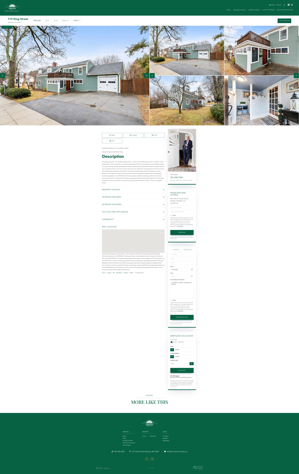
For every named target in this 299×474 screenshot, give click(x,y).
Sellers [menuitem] (124, 438)
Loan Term (173, 339)
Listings (109, 272)
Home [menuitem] (228, 10)
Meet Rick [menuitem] (165, 438)
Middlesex (119, 272)
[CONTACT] (284, 21)
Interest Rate (174, 360)
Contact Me (185, 180)
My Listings (172, 180)
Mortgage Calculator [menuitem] (128, 440)
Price (171, 346)
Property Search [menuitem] (254, 10)
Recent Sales (179, 180)
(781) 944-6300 (284, 5)
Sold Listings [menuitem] (153, 436)
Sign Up (279, 5)
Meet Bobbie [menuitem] (166, 440)
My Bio (190, 180)
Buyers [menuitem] (124, 436)
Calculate (182, 370)
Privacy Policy (180, 226)
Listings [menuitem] (144, 436)
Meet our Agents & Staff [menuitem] (285, 10)
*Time (171, 273)
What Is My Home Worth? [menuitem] (129, 443)
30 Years (175, 342)
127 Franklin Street (145, 451)
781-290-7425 (176, 178)
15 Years (182, 342)
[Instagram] (152, 459)
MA (114, 272)
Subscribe (181, 232)
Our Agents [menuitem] (165, 436)
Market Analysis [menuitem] (126, 445)
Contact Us (176, 249)
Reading (126, 272)
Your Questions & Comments (177, 279)
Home (103, 272)
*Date (171, 266)
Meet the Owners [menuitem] (269, 10)
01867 (131, 272)
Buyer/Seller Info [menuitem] (239, 10)
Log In (273, 5)
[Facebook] (147, 459)
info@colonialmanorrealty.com (177, 451)
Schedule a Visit (188, 249)
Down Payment (174, 353)
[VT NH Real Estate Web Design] (198, 468)
